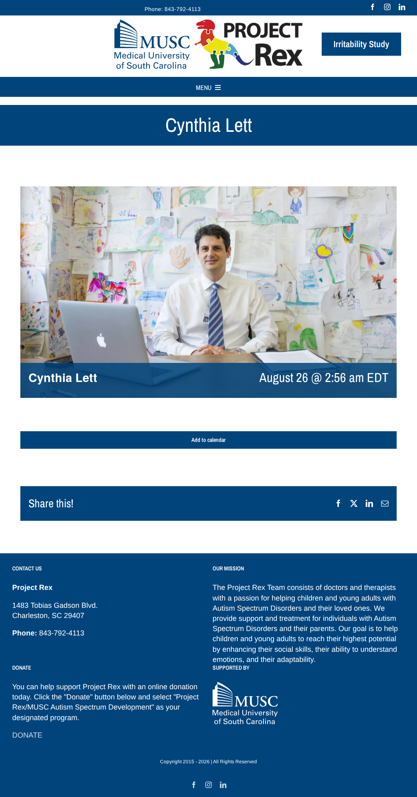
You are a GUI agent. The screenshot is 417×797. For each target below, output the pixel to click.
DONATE (27, 735)
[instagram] (387, 7)
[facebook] (372, 7)
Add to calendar (208, 440)
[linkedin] (402, 7)
